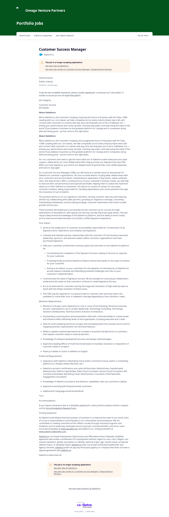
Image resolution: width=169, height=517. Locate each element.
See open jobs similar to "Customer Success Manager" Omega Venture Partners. (78, 69)
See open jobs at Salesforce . (57, 66)
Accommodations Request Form (61, 408)
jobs (24, 35)
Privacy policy (79, 511)
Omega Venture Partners (45, 10)
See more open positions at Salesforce (84, 488)
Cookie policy (90, 511)
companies (43, 35)
